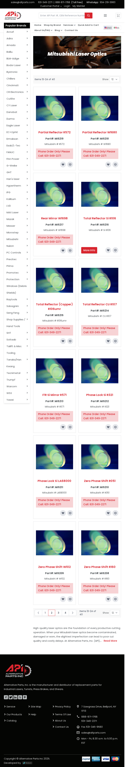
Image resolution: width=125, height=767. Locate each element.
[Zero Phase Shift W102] (54, 542)
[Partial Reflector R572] (54, 108)
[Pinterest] (25, 697)
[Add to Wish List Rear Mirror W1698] (63, 250)
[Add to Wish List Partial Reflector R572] (63, 164)
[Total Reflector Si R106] (99, 194)
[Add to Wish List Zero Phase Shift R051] (108, 513)
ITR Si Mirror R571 (54, 395)
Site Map (36, 706)
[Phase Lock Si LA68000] (54, 456)
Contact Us (71, 30)
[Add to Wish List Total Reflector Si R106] (108, 250)
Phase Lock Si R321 (99, 395)
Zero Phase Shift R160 (100, 567)
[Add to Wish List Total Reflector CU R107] (108, 341)
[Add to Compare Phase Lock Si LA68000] (70, 513)
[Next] (72, 613)
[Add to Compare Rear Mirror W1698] (70, 250)
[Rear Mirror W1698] (54, 194)
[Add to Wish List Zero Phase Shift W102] (63, 599)
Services (68, 25)
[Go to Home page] (13, 15)
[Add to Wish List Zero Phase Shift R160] (108, 599)
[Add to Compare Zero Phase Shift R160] (115, 599)
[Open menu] (105, 15)
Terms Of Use (63, 714)
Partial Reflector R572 (54, 132)
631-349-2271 (45, 2)
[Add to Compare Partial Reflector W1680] (115, 164)
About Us (60, 720)
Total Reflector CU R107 (100, 304)
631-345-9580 (92, 726)
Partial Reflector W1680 (99, 132)
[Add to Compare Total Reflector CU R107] (115, 341)
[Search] (88, 15)
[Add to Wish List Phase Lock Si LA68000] (63, 513)
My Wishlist (79, 6)
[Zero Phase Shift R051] (99, 456)
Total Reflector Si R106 (99, 218)
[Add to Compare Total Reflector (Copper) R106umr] (70, 341)
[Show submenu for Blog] (61, 30)
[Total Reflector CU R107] (99, 280)
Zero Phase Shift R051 (100, 481)
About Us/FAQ (42, 30)
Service (11, 706)
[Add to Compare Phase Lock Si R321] (115, 427)
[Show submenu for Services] (74, 25)
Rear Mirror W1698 (54, 218)
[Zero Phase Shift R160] (99, 542)
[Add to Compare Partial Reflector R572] (70, 164)
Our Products (14, 714)
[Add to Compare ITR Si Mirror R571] (70, 427)
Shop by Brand (52, 25)
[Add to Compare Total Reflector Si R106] (115, 250)
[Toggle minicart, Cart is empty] (118, 15)
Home (37, 25)
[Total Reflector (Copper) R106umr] (54, 280)
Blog (57, 30)
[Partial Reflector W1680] (99, 108)
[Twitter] (11, 697)
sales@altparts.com (23, 2)
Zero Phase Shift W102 (54, 567)
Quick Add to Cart (88, 25)
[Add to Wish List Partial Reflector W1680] (108, 164)
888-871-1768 (62, 2)
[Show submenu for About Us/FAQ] (51, 30)
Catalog (11, 720)
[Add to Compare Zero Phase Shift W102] (70, 599)
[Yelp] (20, 697)
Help (33, 714)
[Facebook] (6, 697)
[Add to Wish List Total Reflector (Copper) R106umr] (63, 341)
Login (67, 6)
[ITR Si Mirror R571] (54, 370)
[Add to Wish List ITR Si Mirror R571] (63, 427)
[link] (51, 6)
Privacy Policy (63, 706)
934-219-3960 (107, 2)
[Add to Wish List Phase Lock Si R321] (108, 427)
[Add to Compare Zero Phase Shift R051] (115, 513)
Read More (110, 640)
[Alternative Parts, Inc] (18, 671)
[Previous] (38, 613)
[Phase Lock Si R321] (99, 370)
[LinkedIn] (15, 697)
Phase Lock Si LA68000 (54, 481)
